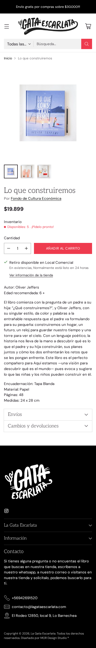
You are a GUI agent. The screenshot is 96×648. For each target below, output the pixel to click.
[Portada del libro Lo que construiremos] (48, 113)
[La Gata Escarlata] (48, 26)
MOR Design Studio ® (54, 638)
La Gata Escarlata (43, 633)
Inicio (8, 58)
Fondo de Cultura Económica (36, 198)
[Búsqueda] (86, 44)
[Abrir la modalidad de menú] (6, 26)
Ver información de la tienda (31, 275)
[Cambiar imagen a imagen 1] (11, 171)
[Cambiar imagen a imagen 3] (44, 171)
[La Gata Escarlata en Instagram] (6, 512)
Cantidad (12, 238)
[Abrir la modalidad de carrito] (88, 26)
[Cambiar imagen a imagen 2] (27, 171)
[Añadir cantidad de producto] (26, 248)
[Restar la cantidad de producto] (8, 248)
